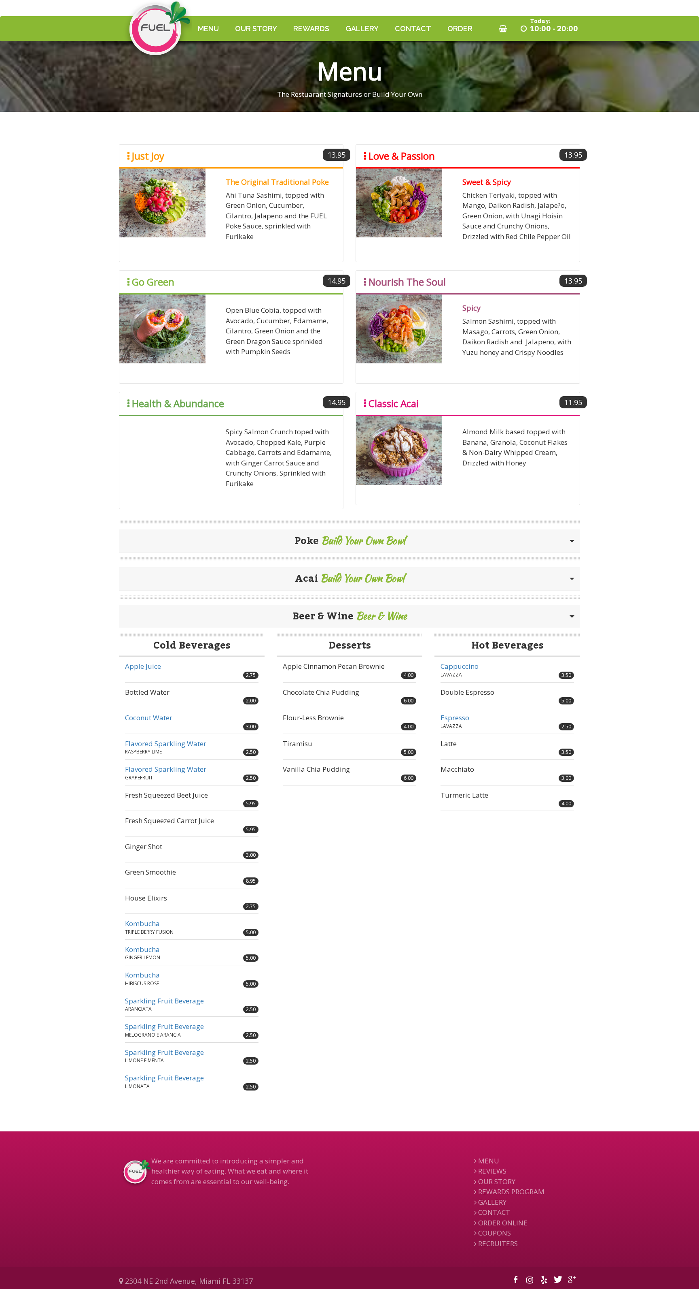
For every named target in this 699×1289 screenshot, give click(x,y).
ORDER (459, 28)
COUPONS (494, 1233)
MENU (208, 28)
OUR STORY (256, 28)
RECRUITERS (497, 1243)
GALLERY (362, 28)
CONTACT (413, 28)
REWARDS (311, 28)
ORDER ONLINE (502, 1222)
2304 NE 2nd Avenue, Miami (188, 1281)
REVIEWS (491, 1171)
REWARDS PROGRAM (510, 1191)
